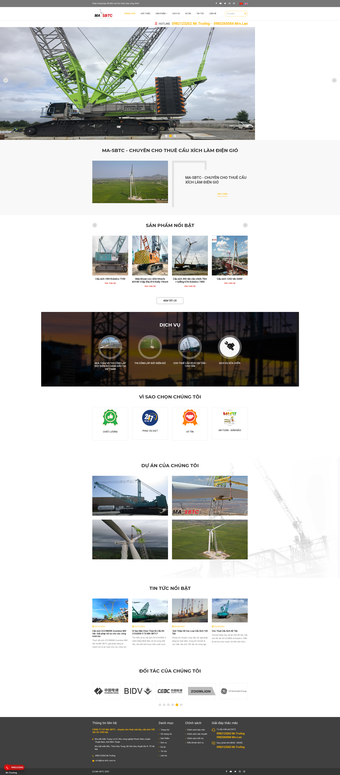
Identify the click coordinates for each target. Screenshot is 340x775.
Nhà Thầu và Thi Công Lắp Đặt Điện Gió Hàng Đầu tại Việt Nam (110, 366)
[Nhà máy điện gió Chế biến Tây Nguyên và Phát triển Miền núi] (130, 539)
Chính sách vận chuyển (197, 734)
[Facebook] (216, 3)
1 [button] (166, 136)
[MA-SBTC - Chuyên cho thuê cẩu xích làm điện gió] (130, 182)
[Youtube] (221, 3)
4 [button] (172, 704)
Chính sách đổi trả (195, 738)
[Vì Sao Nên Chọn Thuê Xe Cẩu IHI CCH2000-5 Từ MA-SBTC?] (150, 610)
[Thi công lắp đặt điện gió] (150, 347)
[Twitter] (225, 3)
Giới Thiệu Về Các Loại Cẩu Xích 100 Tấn (190, 632)
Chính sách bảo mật (196, 730)
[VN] (241, 3)
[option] (170, 83)
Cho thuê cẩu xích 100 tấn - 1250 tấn (190, 365)
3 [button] (174, 136)
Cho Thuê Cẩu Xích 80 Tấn (225, 631)
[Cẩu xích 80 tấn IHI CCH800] (230, 255)
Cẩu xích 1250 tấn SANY (190, 278)
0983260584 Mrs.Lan (231, 24)
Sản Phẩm (161, 13)
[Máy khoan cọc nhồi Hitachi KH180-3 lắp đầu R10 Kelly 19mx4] (110, 255)
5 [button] (177, 704)
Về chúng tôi (166, 734)
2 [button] (170, 136)
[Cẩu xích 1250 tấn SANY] (190, 255)
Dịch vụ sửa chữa (229, 363)
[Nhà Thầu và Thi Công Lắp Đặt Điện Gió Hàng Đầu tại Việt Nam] (110, 347)
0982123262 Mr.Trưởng (191, 24)
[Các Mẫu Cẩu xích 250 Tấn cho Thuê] (130, 496)
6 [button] (181, 704)
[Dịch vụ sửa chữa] (230, 347)
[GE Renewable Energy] (202, 691)
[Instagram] (229, 3)
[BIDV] (106, 691)
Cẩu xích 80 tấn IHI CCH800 (229, 278)
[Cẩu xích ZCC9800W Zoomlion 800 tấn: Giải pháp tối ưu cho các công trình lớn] (110, 610)
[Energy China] (138, 691)
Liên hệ (212, 13)
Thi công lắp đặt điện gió (150, 363)
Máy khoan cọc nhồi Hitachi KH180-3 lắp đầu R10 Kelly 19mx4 (110, 280)
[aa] (234, 3)
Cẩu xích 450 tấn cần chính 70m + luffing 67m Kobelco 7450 (150, 280)
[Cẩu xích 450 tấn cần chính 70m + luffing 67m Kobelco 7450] (150, 255)
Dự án (188, 13)
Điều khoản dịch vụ (195, 742)
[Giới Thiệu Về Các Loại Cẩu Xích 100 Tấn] (190, 610)
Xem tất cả (170, 300)
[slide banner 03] (170, 83)
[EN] (246, 3)
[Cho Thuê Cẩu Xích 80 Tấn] (230, 610)
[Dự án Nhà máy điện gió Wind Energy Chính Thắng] (210, 539)
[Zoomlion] (170, 691)
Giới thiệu (145, 13)
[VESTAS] (234, 691)
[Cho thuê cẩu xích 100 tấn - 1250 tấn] (190, 347)
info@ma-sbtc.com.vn (105, 760)
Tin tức (200, 13)
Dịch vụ (176, 13)
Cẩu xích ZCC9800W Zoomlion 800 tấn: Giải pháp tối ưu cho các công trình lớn (109, 634)
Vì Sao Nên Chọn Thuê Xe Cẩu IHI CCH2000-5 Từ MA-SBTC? (148, 632)
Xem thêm (222, 194)
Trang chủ (129, 13)
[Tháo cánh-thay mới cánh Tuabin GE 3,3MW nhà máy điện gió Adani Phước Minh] (210, 496)
